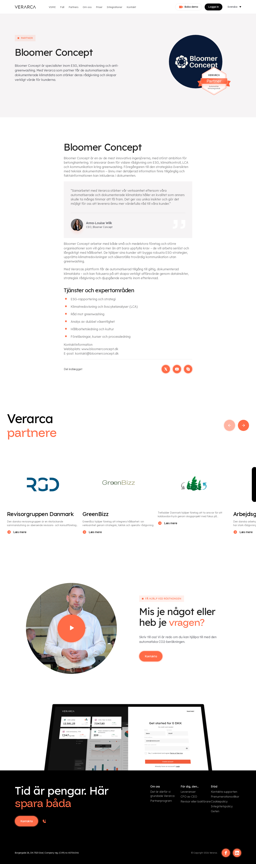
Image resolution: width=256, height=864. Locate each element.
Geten (215, 811)
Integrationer (114, 7)
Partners (73, 7)
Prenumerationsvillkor (225, 796)
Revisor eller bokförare (196, 801)
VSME (52, 7)
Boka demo (191, 6)
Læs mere (19, 532)
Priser (99, 7)
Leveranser (188, 791)
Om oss (87, 7)
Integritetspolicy (222, 806)
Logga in (213, 6)
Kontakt (131, 7)
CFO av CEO (189, 796)
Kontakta (151, 656)
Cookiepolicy (219, 801)
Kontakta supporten (224, 791)
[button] (229, 425)
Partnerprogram (161, 800)
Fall (62, 7)
